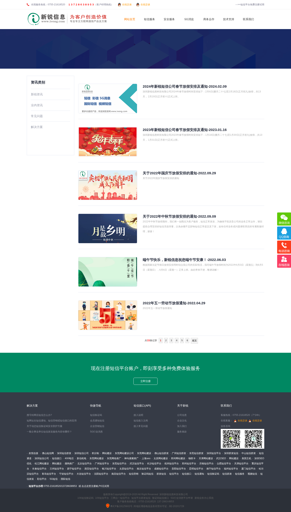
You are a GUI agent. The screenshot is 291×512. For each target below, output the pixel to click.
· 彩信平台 (41, 479)
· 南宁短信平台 (212, 468)
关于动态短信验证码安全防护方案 (44, 426)
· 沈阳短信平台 (100, 473)
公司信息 (182, 415)
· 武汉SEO (220, 458)
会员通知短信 (97, 420)
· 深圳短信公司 (80, 453)
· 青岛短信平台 (48, 473)
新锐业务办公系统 (204, 498)
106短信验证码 (85, 498)
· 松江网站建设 (41, 463)
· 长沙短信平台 (153, 463)
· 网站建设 (106, 453)
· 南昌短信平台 (117, 473)
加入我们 (182, 426)
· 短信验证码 (212, 473)
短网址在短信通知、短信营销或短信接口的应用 (52, 420)
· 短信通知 (198, 473)
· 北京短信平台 (83, 463)
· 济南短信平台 (205, 463)
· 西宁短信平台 (73, 468)
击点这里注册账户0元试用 (95, 486)
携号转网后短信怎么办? (39, 415)
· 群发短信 (160, 473)
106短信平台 (102, 498)
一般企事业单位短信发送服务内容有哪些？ (49, 431)
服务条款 (182, 431)
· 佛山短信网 (47, 453)
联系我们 (226, 405)
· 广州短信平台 (101, 463)
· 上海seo (145, 458)
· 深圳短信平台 (213, 453)
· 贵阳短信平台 (178, 468)
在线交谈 (127, 4)
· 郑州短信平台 (188, 463)
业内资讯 (37, 105)
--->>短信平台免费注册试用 (249, 4)
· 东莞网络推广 (113, 458)
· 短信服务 (238, 473)
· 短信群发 (226, 473)
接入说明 (138, 415)
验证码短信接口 (160, 498)
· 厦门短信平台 (247, 468)
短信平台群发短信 (140, 498)
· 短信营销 (132, 473)
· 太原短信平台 (125, 468)
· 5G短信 (53, 479)
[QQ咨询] (284, 233)
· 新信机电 (80, 458)
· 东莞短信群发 (195, 453)
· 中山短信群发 (248, 453)
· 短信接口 (56, 458)
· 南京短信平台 (143, 468)
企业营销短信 (97, 426)
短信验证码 (96, 415)
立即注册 (145, 381)
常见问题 (37, 116)
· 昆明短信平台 (195, 468)
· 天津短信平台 (240, 463)
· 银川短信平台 (108, 468)
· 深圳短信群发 (63, 453)
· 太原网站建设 (160, 458)
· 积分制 (94, 453)
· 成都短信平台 (160, 468)
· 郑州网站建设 (177, 458)
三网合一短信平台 (120, 498)
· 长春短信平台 (38, 468)
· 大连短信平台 (83, 473)
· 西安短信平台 (91, 468)
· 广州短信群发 (178, 453)
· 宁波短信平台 (65, 473)
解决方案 (37, 127)
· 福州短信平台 (230, 468)
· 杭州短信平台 (171, 463)
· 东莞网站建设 (143, 453)
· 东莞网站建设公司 (123, 453)
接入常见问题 (141, 426)
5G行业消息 (96, 431)
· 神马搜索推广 (130, 458)
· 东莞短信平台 (118, 463)
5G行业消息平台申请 (182, 498)
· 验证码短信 (146, 473)
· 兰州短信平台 (56, 468)
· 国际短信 (64, 479)
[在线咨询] (284, 261)
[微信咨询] (284, 219)
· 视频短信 (251, 473)
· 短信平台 (173, 473)
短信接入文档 (141, 420)
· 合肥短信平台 (223, 463)
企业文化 (182, 420)
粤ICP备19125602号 (121, 506)
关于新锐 (182, 405)
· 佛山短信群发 (160, 453)
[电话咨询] (284, 247)
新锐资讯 (37, 94)
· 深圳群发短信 (230, 453)
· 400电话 (68, 458)
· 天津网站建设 (205, 458)
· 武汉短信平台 (136, 463)
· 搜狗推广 (68, 463)
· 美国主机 (245, 458)
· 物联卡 (191, 458)
